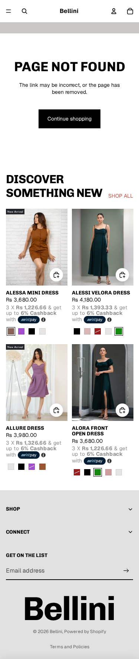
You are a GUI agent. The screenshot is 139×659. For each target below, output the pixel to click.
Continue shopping (69, 118)
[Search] (24, 11)
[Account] (114, 11)
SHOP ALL (120, 195)
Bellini (56, 632)
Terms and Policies (69, 647)
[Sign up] (126, 571)
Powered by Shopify (85, 632)
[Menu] (8, 11)
